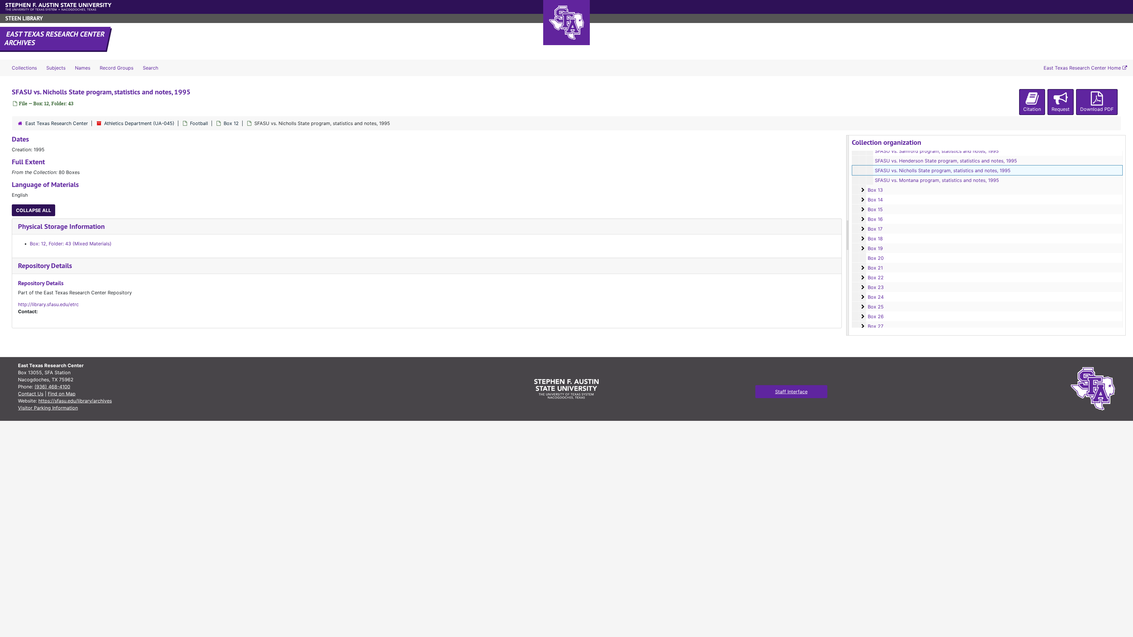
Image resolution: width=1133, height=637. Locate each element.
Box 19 (875, 248)
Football (199, 123)
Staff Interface (791, 392)
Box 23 (876, 287)
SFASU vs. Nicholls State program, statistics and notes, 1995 (943, 170)
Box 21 (875, 268)
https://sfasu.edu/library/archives (75, 401)
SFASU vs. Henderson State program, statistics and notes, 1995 (946, 161)
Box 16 (875, 219)
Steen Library (24, 18)
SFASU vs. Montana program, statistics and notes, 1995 (937, 180)
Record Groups (116, 68)
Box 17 (875, 229)
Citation (1032, 109)
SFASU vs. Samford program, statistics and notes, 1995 (937, 151)
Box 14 (875, 200)
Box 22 (876, 277)
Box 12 (231, 123)
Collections (24, 68)
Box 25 (876, 307)
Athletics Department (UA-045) (139, 123)
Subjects (56, 68)
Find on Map (62, 394)
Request (1061, 109)
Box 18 (875, 239)
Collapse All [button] (33, 210)
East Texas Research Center (56, 123)
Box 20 (876, 258)
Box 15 (875, 209)
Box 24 (876, 297)
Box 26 (876, 316)
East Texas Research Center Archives (55, 38)
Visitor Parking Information (48, 408)
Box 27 (875, 326)
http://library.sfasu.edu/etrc (48, 304)
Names (82, 68)
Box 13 (875, 190)
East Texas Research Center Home (1083, 68)
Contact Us (30, 394)
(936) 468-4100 (52, 387)
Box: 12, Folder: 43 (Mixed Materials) (71, 244)
